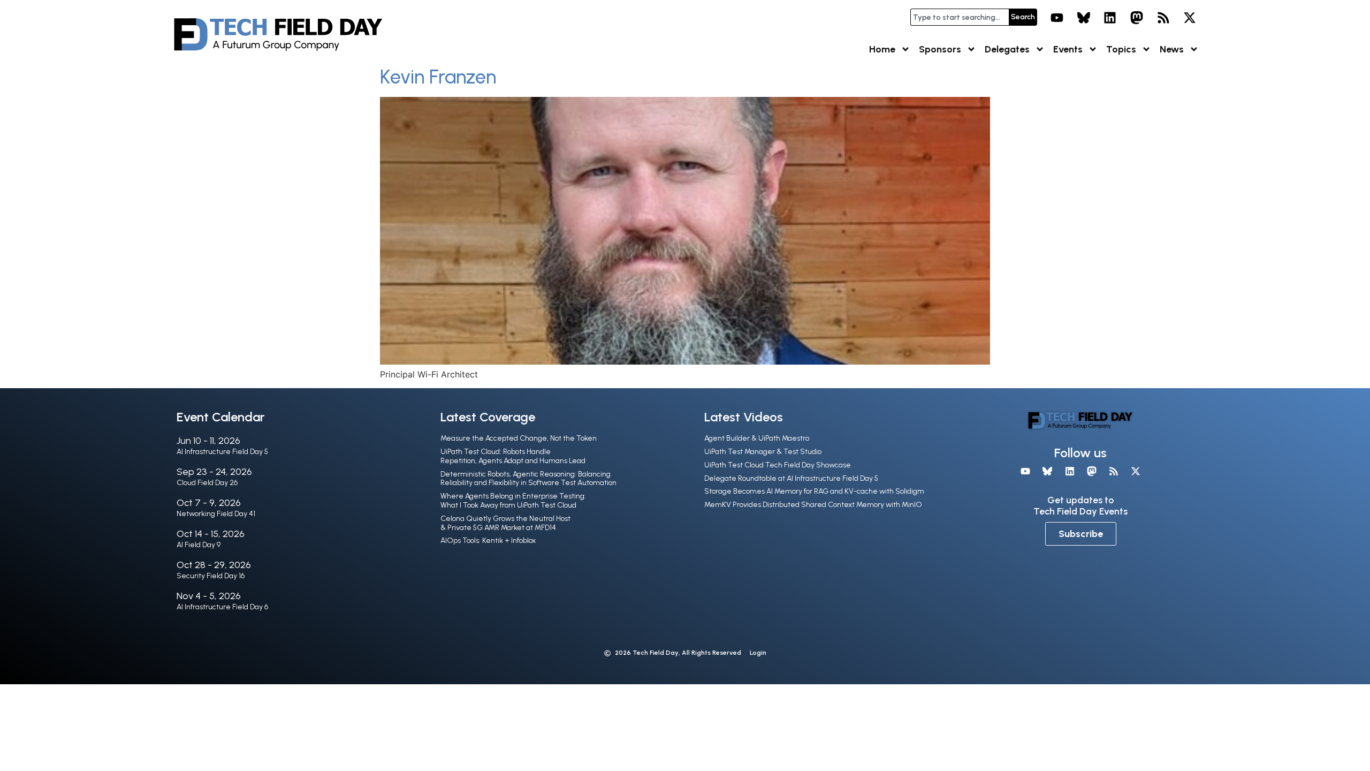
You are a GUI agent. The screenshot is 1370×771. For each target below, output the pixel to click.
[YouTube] (1057, 18)
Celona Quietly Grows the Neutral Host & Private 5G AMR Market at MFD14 (505, 523)
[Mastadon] (1137, 18)
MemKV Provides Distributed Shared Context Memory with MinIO (813, 504)
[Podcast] (1163, 18)
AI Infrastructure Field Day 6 (222, 606)
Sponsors (940, 49)
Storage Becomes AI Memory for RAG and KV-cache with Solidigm (814, 491)
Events (1068, 49)
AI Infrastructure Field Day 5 (222, 451)
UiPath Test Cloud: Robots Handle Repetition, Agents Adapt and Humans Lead (512, 456)
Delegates (1007, 49)
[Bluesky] (1084, 18)
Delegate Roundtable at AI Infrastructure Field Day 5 (791, 478)
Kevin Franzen (438, 76)
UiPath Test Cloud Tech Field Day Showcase (777, 465)
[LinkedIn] (1110, 18)
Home (882, 49)
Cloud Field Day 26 (207, 482)
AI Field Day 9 (198, 544)
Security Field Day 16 (211, 575)
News (1172, 49)
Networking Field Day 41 (216, 513)
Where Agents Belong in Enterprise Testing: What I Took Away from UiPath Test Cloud (513, 501)
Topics (1121, 49)
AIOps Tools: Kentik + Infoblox (488, 540)
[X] (1190, 18)
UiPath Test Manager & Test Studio (762, 451)
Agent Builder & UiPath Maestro (756, 438)
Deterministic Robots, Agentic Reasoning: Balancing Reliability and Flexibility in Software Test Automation (528, 479)
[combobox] (959, 17)
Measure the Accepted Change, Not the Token (518, 438)
